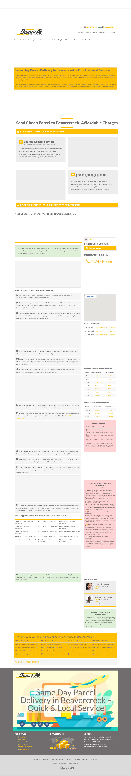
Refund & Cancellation (25, 746)
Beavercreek (47, 40)
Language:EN (109, 27)
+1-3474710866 (91, 27)
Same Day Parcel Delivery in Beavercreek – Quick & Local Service (77, 40)
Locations (102, 33)
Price (95, 33)
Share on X (99, 331)
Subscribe (93, 759)
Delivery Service (34, 40)
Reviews (77, 759)
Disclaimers (21, 739)
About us (37, 759)
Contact (112, 33)
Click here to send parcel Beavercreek (42, 131)
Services (88, 33)
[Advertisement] (65, 4)
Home (80, 33)
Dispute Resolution (24, 749)
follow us (112, 327)
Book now (94, 248)
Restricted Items (23, 744)
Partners (85, 759)
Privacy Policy (22, 737)
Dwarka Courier (19, 40)
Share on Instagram (101, 334)
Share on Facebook (101, 327)
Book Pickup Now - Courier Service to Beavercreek (50, 205)
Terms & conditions (24, 742)
